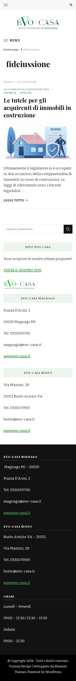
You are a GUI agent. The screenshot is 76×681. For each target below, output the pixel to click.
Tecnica (10, 92)
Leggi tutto (14, 200)
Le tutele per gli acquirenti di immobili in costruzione (37, 107)
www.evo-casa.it (17, 513)
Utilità (26, 92)
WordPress (53, 672)
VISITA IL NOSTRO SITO (23, 270)
